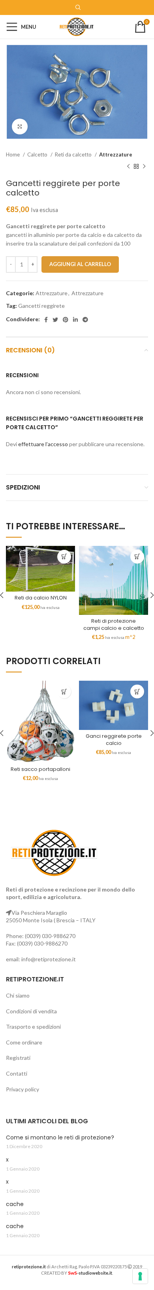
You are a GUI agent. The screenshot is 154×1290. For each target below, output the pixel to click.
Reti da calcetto (74, 154)
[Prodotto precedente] (128, 167)
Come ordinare (24, 1042)
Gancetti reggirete (41, 305)
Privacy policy (22, 1089)
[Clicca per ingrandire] (20, 126)
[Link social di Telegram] (85, 320)
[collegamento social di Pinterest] (65, 320)
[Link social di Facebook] (46, 320)
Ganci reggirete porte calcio (114, 739)
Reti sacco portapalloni (40, 769)
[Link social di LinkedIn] (75, 320)
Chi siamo (18, 995)
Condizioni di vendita (31, 1011)
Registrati (18, 1057)
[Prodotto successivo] (144, 167)
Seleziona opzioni (137, 557)
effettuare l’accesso (43, 444)
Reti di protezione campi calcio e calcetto (113, 624)
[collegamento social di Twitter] (55, 320)
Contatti (16, 1073)
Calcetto (38, 154)
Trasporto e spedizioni (33, 1026)
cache (15, 1204)
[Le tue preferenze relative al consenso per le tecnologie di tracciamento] (140, 1276)
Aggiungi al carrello (80, 264)
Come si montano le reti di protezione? (60, 1137)
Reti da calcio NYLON (41, 597)
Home (13, 154)
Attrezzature (115, 154)
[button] (64, 557)
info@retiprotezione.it (48, 959)
